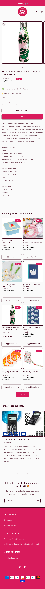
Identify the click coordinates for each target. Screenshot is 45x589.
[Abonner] (38, 500)
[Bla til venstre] (17, 67)
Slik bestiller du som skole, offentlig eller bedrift (21, 544)
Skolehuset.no (20, 585)
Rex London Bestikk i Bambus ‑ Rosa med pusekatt (33, 241)
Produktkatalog (10, 525)
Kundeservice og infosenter (14, 539)
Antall (3, 98)
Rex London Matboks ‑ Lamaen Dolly (9, 241)
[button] (2, 11)
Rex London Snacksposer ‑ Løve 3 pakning (11, 372)
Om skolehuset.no (11, 558)
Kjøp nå (22, 117)
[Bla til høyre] (27, 67)
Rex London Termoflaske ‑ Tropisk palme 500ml (11, 328)
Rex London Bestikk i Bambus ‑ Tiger (9, 285)
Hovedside (8, 520)
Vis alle (22, 394)
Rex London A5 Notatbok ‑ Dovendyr (32, 328)
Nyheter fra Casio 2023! (17, 439)
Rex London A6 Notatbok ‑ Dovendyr (32, 285)
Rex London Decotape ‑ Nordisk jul (31, 372)
